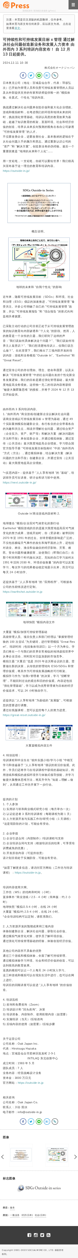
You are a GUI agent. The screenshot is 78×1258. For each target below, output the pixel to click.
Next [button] (75, 1157)
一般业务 (15, 1215)
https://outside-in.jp (28, 872)
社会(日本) (40, 1215)
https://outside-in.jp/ (16, 170)
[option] (21, 1155)
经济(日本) (27, 1215)
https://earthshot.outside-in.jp (22, 591)
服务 (12, 1207)
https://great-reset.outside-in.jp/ (24, 715)
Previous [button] (3, 1157)
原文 (17, 28)
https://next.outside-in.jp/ (19, 482)
